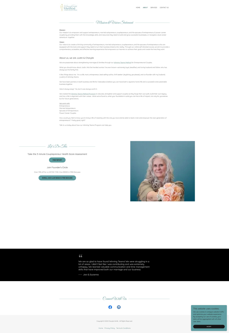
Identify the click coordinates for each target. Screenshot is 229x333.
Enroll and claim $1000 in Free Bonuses (57, 178)
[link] (68, 7)
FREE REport (57, 160)
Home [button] (101, 328)
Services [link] (154, 7)
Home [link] (138, 7)
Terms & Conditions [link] (123, 328)
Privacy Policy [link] (109, 328)
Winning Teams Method (122, 63)
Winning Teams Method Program (83, 94)
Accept (209, 326)
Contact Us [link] (164, 7)
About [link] (145, 7)
